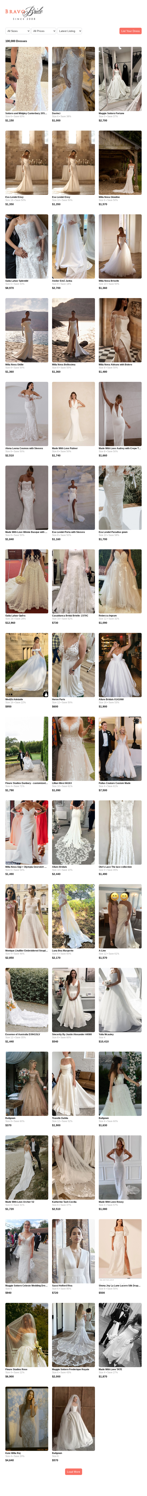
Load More (73, 1471)
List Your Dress (130, 31)
